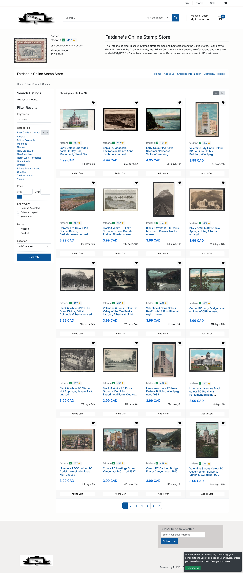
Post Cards (33, 84)
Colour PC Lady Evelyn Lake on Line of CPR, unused (206, 310)
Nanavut (21, 147)
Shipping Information (189, 73)
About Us (169, 73)
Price (20, 186)
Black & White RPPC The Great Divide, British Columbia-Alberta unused (76, 311)
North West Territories (29, 157)
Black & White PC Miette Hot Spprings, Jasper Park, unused (76, 391)
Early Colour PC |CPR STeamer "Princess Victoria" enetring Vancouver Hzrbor (159, 152)
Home (157, 73)
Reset (45, 132)
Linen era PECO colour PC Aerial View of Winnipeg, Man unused (76, 471)
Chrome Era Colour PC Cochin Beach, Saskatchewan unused (74, 231)
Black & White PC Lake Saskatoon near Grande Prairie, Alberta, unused (117, 231)
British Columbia (26, 140)
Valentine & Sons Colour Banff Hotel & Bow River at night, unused (162, 311)
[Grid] (216, 93)
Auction (25, 229)
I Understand (193, 568)
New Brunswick (25, 150)
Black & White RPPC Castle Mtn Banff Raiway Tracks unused (163, 231)
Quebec (21, 172)
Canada (46, 84)
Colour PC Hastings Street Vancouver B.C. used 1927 (119, 470)
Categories (23, 127)
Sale (212, 3)
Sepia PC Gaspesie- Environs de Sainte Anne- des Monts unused (119, 151)
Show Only (23, 203)
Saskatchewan (25, 175)
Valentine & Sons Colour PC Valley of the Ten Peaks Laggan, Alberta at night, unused (120, 312)
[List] (222, 93)
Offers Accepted (29, 212)
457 (70, 40)
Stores (199, 3)
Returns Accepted (30, 208)
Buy (187, 3)
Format (21, 224)
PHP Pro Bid (179, 567)
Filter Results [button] (27, 108)
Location (22, 240)
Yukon (20, 179)
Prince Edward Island (28, 168)
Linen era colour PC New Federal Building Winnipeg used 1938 (162, 391)
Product (25, 233)
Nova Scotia (23, 161)
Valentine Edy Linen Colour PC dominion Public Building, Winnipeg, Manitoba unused (206, 152)
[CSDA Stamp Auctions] (35, 17)
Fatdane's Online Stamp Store (40, 74)
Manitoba (22, 143)
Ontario (21, 165)
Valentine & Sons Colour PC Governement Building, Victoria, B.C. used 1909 (206, 471)
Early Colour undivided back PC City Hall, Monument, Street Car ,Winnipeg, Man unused (74, 152)
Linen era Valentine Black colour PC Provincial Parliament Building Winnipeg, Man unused (205, 393)
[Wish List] (226, 3)
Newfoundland (25, 154)
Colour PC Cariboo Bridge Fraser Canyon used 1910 (162, 470)
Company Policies (214, 73)
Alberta (21, 136)
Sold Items (26, 216)
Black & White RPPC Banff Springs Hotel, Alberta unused (205, 231)
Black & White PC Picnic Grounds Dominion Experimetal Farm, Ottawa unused (119, 393)
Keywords (23, 114)
